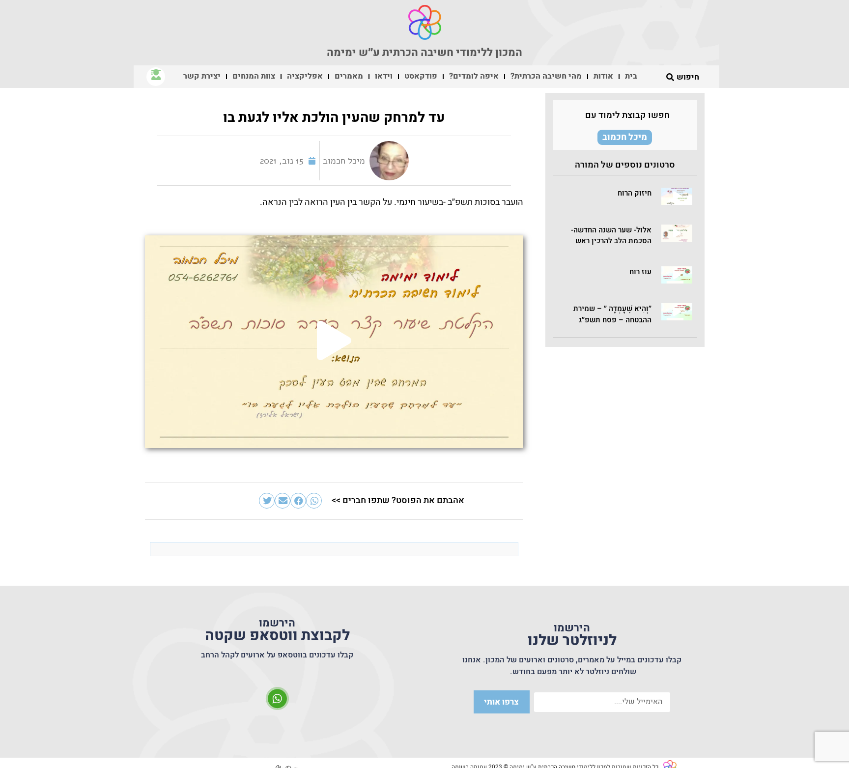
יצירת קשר (202, 76)
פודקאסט (420, 76)
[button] (677, 196)
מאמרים (349, 76)
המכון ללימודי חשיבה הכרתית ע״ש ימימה (424, 52)
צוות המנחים (253, 76)
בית (631, 76)
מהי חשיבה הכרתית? (546, 76)
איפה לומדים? (474, 76)
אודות (603, 76)
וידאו (384, 76)
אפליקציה (305, 76)
